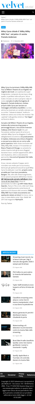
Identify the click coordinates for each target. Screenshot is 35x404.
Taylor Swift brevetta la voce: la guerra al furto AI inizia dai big (23, 287)
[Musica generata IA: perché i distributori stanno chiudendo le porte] (5, 315)
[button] (33, 12)
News (3, 27)
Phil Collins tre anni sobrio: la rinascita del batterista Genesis (22, 274)
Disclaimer (12, 375)
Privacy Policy (21, 375)
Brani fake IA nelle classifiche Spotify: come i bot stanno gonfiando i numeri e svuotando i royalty (23, 343)
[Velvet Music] (17, 4)
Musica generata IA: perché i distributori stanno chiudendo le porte (23, 315)
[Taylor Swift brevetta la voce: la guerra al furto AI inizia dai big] (5, 285)
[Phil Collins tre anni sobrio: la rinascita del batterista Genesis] (5, 274)
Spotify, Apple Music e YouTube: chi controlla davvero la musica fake (21, 357)
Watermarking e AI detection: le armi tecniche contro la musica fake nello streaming (22, 328)
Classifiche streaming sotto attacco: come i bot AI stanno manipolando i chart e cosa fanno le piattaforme (23, 301)
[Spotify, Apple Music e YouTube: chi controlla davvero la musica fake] (5, 357)
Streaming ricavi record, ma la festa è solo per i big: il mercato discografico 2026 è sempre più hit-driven (23, 260)
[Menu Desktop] (3, 12)
